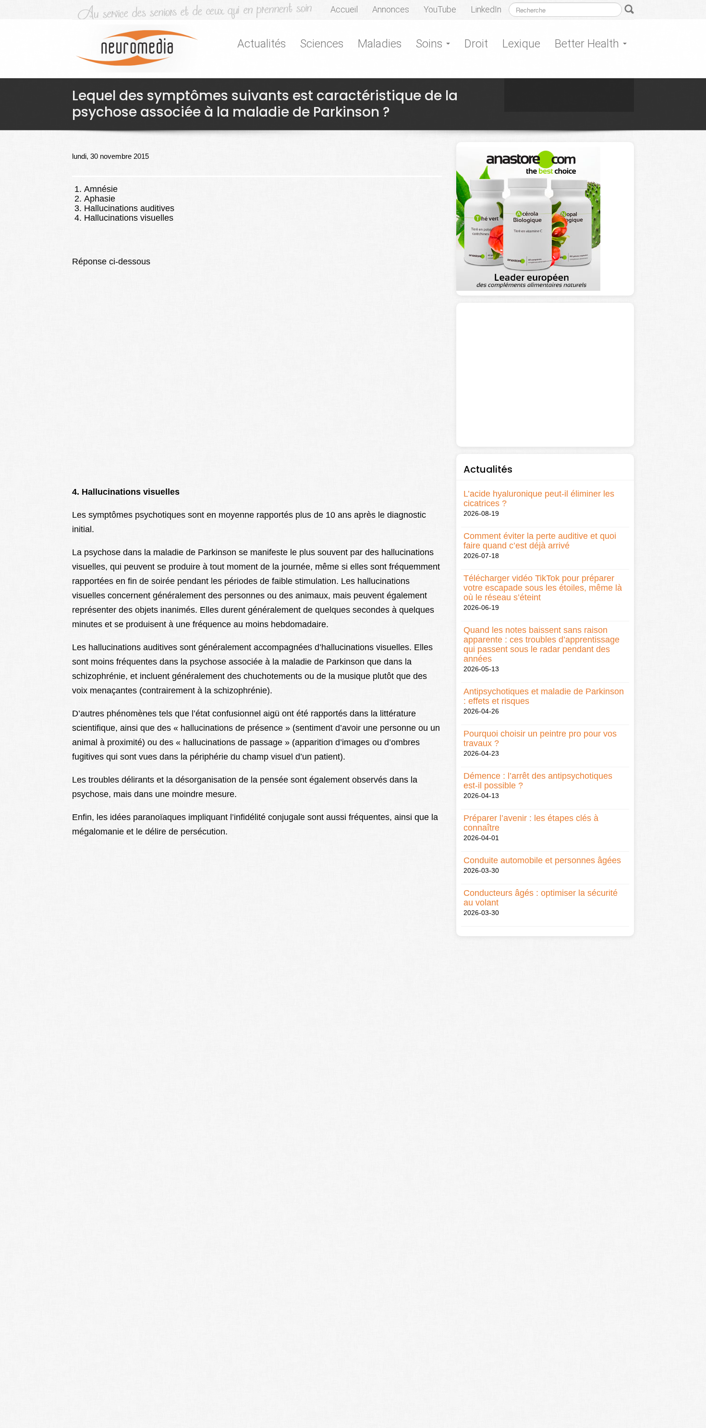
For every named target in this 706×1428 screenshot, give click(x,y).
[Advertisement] (545, 375)
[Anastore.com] (528, 218)
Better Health (588, 43)
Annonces (390, 9)
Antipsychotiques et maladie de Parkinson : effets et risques (543, 696)
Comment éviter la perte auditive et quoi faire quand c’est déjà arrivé (539, 540)
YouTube (440, 9)
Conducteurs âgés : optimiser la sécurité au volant (540, 897)
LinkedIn (486, 9)
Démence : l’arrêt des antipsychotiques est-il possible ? (537, 780)
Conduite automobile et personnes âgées (542, 860)
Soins (430, 43)
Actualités (261, 43)
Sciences (321, 43)
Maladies (380, 43)
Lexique (521, 43)
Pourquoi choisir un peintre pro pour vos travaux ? (540, 738)
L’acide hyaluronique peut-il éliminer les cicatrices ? (538, 498)
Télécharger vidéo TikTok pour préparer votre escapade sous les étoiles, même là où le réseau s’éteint (542, 587)
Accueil (344, 9)
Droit (476, 43)
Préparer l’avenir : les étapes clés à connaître (530, 823)
